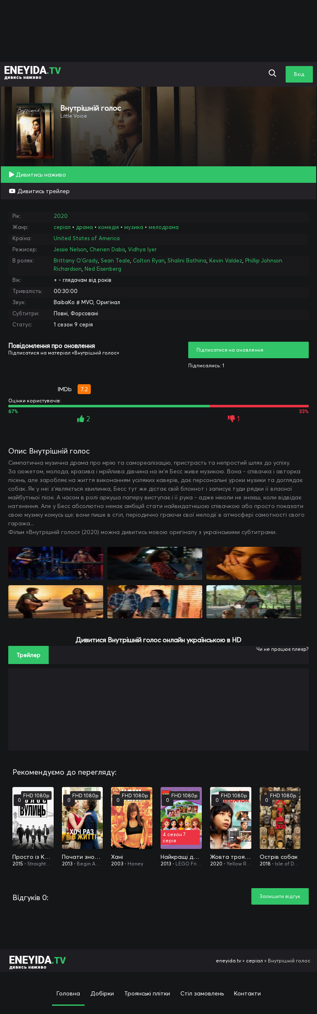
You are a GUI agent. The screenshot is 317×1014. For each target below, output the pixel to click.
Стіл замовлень (202, 993)
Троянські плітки (147, 993)
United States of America (87, 238)
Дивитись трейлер (43, 191)
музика (133, 227)
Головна (68, 993)
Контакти (247, 993)
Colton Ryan (149, 260)
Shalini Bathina (187, 260)
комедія (108, 227)
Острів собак (279, 856)
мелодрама (164, 227)
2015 (17, 863)
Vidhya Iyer (142, 249)
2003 (117, 863)
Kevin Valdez (225, 260)
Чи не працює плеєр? (282, 649)
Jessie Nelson (70, 249)
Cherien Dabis (107, 249)
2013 (67, 863)
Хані (117, 856)
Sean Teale (115, 260)
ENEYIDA (32, 72)
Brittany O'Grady (76, 260)
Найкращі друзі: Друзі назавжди (181, 856)
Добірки (102, 993)
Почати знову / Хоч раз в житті (82, 856)
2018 (265, 863)
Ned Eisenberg (103, 268)
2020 (61, 216)
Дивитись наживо (40, 174)
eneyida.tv (228, 960)
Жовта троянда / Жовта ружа (230, 856)
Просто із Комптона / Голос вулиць (33, 856)
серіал (62, 227)
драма (84, 227)
